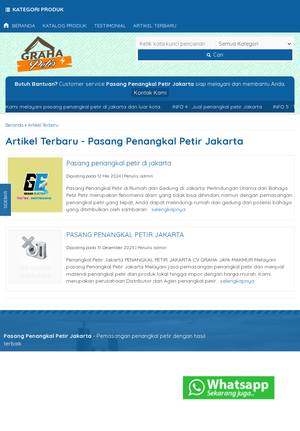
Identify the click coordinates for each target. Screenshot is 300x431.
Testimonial (110, 25)
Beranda (23, 25)
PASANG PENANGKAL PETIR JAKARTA (125, 234)
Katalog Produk (64, 25)
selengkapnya (168, 209)
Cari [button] (217, 55)
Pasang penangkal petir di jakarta (118, 163)
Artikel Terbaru (154, 25)
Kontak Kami (150, 92)
